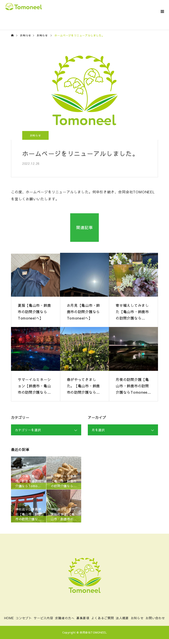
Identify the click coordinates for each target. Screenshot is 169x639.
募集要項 (82, 618)
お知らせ (35, 135)
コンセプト (24, 618)
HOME (9, 618)
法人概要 (122, 618)
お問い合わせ (155, 618)
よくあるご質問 (102, 618)
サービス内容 (43, 618)
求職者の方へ (64, 618)
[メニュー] (162, 11)
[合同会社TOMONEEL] (84, 575)
